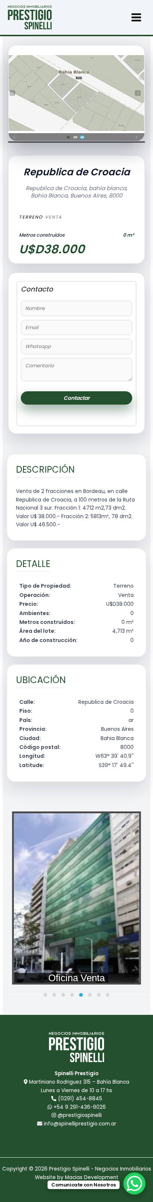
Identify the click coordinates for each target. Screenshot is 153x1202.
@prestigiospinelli (79, 1115)
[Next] (138, 93)
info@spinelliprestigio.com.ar (80, 1123)
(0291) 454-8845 (80, 1098)
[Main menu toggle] (136, 17)
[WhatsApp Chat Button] (134, 1183)
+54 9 (79, 1107)
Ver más (76, 854)
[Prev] (13, 93)
